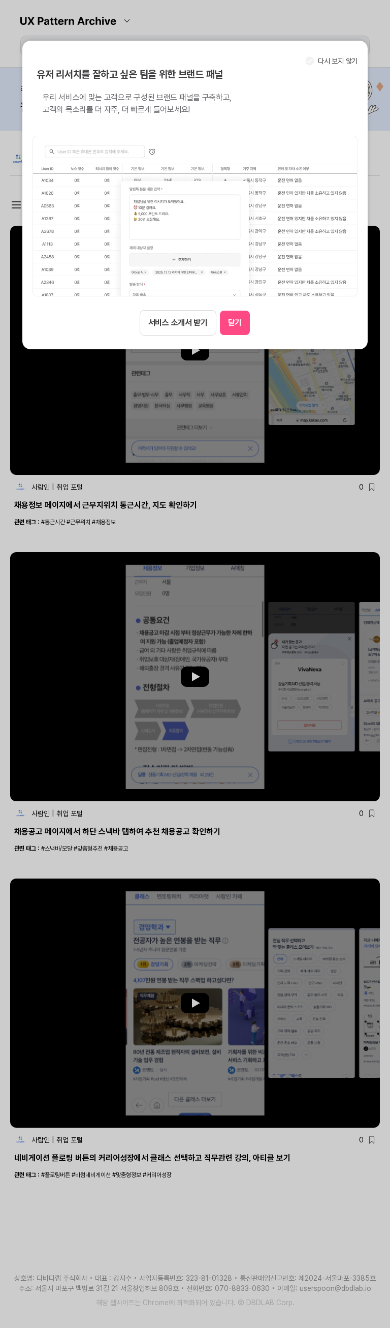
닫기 (235, 322)
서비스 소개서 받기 (178, 322)
